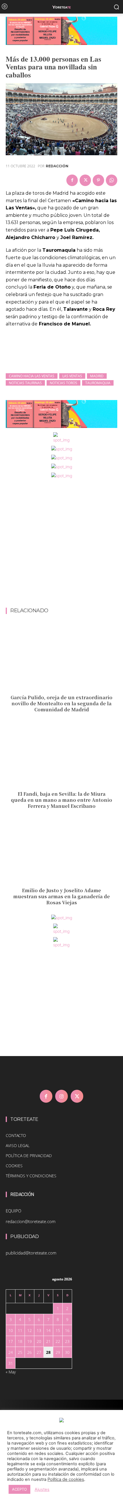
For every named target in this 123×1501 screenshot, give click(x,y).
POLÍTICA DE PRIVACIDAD (29, 1155)
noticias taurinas (25, 382)
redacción (57, 166)
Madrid (97, 376)
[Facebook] (72, 180)
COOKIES (14, 1165)
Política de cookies (65, 1479)
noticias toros (63, 382)
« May (11, 1372)
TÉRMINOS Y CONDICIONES (31, 1175)
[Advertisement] (61, 543)
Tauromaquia (97, 382)
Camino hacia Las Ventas (31, 376)
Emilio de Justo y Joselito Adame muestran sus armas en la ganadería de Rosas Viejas (61, 896)
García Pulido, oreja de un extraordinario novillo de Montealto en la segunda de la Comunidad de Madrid (61, 703)
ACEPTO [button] (19, 1489)
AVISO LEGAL (17, 1145)
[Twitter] (85, 180)
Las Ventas (72, 376)
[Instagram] (61, 1096)
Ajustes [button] (42, 1489)
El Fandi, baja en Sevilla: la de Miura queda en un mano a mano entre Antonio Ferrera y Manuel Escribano (61, 800)
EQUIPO (13, 1211)
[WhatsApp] (111, 180)
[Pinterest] (98, 180)
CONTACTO (16, 1135)
